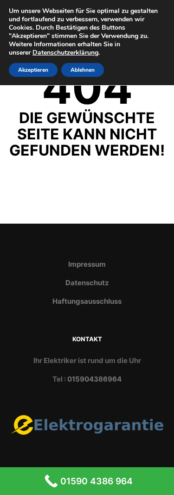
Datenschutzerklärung (65, 52)
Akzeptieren (33, 70)
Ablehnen (83, 70)
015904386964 (94, 379)
